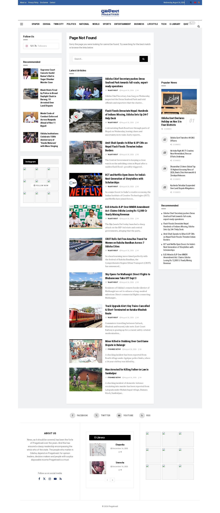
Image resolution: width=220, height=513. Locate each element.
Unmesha (120, 462)
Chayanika (120, 444)
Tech (163, 24)
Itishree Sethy (114, 349)
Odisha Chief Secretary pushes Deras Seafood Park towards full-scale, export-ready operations (126, 82)
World (96, 24)
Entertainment (122, 24)
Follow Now (41, 186)
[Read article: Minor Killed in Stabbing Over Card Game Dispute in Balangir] (85, 351)
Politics (71, 24)
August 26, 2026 (127, 90)
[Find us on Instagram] (50, 479)
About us (23, 2)
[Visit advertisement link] (179, 53)
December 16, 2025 (120, 448)
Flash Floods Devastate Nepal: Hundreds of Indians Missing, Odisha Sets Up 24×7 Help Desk (126, 114)
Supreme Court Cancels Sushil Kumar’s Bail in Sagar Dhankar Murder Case (47, 76)
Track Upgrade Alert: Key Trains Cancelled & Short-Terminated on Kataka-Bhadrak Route (127, 309)
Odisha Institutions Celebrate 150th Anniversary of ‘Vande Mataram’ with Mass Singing (49, 139)
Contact (52, 2)
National (84, 24)
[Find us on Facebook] (187, 2)
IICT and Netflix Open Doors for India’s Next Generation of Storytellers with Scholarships (125, 178)
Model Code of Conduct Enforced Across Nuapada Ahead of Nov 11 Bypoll (49, 119)
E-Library (175, 24)
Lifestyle (152, 24)
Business (139, 24)
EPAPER (36, 24)
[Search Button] (199, 26)
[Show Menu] (21, 24)
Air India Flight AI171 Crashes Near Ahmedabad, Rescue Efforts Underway (182, 154)
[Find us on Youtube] (195, 2)
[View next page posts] (112, 480)
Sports (107, 24)
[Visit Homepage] (110, 13)
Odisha (46, 24)
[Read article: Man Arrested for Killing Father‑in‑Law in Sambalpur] (85, 379)
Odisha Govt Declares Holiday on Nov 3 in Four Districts (172, 121)
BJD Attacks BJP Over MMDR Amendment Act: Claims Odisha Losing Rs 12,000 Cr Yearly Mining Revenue (127, 210)
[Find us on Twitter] (191, 2)
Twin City (58, 24)
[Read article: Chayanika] (98, 449)
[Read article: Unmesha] (98, 467)
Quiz (185, 24)
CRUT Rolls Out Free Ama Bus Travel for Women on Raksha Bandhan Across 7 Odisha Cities (126, 242)
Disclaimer (44, 2)
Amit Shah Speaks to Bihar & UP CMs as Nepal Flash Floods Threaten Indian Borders (126, 146)
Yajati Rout (113, 90)
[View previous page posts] (107, 480)
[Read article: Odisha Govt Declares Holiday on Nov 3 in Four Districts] (179, 101)
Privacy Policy (33, 2)
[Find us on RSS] (199, 2)
